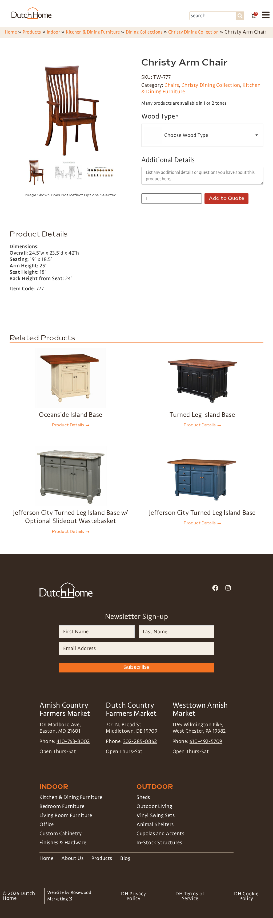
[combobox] (212, 15)
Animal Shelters (155, 824)
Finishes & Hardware (62, 842)
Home (11, 32)
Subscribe (136, 667)
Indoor (53, 32)
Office (46, 824)
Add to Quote (226, 198)
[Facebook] (215, 587)
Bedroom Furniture (61, 806)
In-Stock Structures (159, 842)
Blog (125, 858)
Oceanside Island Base (70, 414)
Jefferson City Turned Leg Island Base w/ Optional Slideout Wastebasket (70, 516)
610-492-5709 (206, 741)
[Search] (240, 15)
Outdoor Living (154, 806)
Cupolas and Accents (160, 833)
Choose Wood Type (186, 135)
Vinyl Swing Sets (155, 815)
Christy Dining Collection (193, 32)
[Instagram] (228, 587)
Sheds (143, 797)
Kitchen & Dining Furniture (93, 32)
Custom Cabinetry (60, 833)
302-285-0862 (140, 741)
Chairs (171, 85)
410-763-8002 (73, 741)
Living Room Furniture (65, 815)
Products (32, 32)
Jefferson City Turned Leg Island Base (202, 512)
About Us (72, 858)
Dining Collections (144, 32)
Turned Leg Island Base (202, 414)
